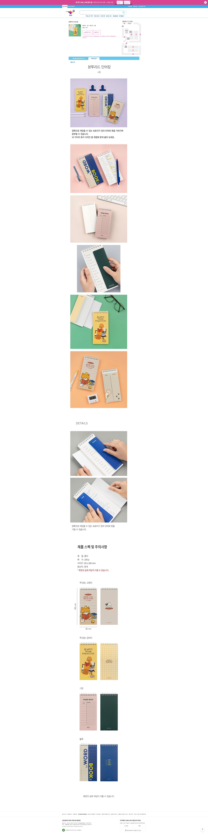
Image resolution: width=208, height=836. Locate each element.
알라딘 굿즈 (109, 16)
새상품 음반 (115, 16)
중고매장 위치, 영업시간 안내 (134, 830)
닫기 (205, 2)
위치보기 (89, 824)
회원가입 (135, 6)
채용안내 (69, 814)
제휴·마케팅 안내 (106, 814)
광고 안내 (131, 814)
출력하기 (96, 32)
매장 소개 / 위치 (89, 16)
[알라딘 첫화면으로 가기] (70, 12)
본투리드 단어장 (73, 22)
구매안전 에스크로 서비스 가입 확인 (73, 830)
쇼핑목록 (130, 6)
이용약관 (75, 814)
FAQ (139, 825)
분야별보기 (121, 16)
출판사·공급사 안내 (123, 814)
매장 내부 (103, 16)
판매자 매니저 (114, 814)
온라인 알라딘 (71, 6)
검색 (123, 12)
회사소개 (64, 814)
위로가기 (203, 830)
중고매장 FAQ (142, 6)
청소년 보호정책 (91, 814)
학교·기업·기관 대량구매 (140, 814)
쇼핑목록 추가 (87, 32)
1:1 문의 (126, 825)
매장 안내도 (97, 16)
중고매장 (65, 6)
